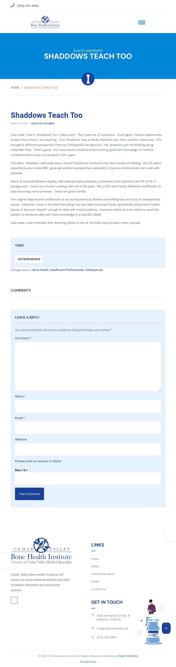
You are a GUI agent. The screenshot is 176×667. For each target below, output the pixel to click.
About (95, 566)
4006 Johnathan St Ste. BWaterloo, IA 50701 (113, 617)
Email (20, 418)
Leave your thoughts (43, 123)
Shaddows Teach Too (47, 115)
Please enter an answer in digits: (38, 461)
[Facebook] (14, 600)
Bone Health (40, 270)
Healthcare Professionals (67, 270)
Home (15, 87)
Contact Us (98, 589)
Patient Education (102, 574)
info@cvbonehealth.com (113, 628)
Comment (23, 338)
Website (21, 439)
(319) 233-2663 (106, 637)
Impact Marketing (128, 656)
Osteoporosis (29, 259)
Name (20, 396)
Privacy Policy (88, 661)
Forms (95, 581)
